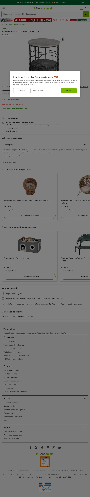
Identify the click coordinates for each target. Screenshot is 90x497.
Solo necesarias (38, 91)
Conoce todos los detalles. (52, 82)
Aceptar (68, 91)
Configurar (21, 91)
